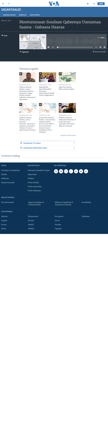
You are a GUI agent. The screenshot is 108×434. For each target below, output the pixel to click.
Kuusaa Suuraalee (8, 182)
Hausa (3, 228)
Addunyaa (5, 178)
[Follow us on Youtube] (61, 171)
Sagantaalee (32, 174)
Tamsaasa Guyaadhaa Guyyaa (39, 170)
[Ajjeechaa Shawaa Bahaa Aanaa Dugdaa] (67, 77)
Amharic (4, 216)
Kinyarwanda (33, 216)
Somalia (58, 224)
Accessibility (86, 202)
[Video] (88, 3)
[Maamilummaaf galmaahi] (81, 171)
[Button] (4, 36)
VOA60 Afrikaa (33, 182)
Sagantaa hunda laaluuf (68, 135)
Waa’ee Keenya (35, 15)
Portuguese (59, 216)
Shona (57, 220)
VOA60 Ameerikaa (34, 186)
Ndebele (31, 228)
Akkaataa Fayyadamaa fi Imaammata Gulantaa (64, 203)
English (4, 220)
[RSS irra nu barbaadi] (86, 171)
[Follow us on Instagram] (66, 171)
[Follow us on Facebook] (56, 171)
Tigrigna (58, 228)
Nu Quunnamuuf (7, 202)
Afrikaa (4, 174)
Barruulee (22, 15)
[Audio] (94, 3)
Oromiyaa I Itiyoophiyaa (10, 170)
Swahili (31, 224)
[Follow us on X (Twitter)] (71, 171)
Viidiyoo (31, 178)
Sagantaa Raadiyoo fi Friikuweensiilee (36, 203)
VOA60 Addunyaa (34, 190)
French (4, 224)
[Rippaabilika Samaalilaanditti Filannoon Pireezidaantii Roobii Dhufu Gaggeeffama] (47, 77)
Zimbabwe (86, 216)
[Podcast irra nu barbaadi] (76, 171)
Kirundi (31, 220)
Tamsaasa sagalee (9, 15)
